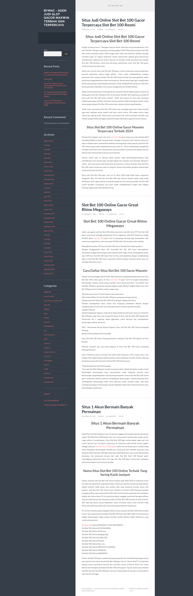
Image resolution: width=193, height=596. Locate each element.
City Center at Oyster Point (53, 301)
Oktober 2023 (48, 273)
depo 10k (47, 305)
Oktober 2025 (48, 184)
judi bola (46, 318)
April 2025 (47, 196)
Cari (45, 50)
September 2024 (49, 226)
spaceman (47, 373)
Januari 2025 (48, 209)
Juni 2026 (47, 149)
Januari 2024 (48, 261)
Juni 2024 (47, 239)
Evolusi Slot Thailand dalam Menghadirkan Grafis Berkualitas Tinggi (55, 103)
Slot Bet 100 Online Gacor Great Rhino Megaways (110, 207)
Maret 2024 (48, 252)
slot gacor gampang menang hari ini (55, 405)
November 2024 (49, 218)
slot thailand (48, 360)
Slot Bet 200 (86, 525)
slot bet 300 (99, 238)
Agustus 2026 (48, 141)
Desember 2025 (49, 175)
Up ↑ (132, 591)
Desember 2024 (49, 213)
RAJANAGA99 (49, 326)
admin (100, 29)
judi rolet (47, 322)
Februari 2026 (48, 167)
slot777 (46, 365)
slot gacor (47, 348)
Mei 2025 (47, 192)
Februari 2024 (48, 256)
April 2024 (47, 248)
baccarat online (49, 296)
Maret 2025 (48, 201)
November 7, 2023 (89, 214)
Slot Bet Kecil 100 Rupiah (105, 446)
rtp (45, 330)
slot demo (47, 343)
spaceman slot (48, 377)
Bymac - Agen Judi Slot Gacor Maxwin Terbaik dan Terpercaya (56, 18)
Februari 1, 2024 (88, 29)
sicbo (45, 339)
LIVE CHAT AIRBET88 (51, 400)
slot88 (46, 369)
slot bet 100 (116, 137)
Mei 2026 (47, 154)
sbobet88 (47, 394)
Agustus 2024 (48, 231)
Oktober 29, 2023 (89, 416)
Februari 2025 (48, 205)
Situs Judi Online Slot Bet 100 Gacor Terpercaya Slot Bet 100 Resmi (113, 22)
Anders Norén (142, 588)
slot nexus (47, 356)
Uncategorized (49, 382)
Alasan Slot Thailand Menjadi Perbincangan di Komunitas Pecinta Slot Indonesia (55, 85)
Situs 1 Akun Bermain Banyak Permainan (107, 409)
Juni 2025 (47, 188)
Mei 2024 (47, 243)
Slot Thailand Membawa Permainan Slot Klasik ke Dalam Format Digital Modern (55, 94)
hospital (46, 309)
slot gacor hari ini (49, 352)
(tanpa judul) (48, 79)
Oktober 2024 (48, 222)
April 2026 (47, 158)
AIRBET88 (47, 292)
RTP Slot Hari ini (49, 335)
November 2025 (49, 179)
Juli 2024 (47, 235)
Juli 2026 (47, 145)
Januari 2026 (48, 171)
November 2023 (49, 269)
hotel (45, 313)
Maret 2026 (48, 162)
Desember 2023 (49, 265)
